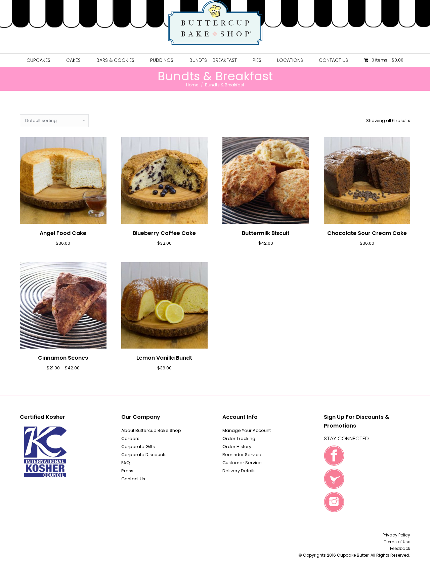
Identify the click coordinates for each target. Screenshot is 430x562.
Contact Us (133, 479)
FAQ (125, 462)
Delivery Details (239, 471)
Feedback (400, 548)
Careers (130, 438)
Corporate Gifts (138, 446)
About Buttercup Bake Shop (151, 430)
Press (127, 471)
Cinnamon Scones (63, 358)
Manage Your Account (246, 430)
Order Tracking (238, 438)
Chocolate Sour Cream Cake (367, 233)
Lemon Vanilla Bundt (164, 358)
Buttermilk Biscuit (266, 233)
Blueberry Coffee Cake (164, 233)
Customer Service (242, 462)
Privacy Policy (396, 535)
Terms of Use (397, 542)
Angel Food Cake (63, 233)
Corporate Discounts (144, 454)
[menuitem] (38, 60)
